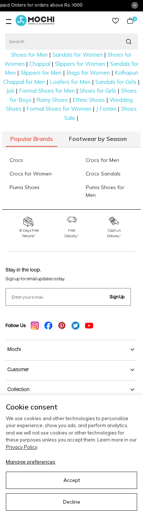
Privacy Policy (21, 447)
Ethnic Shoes (89, 99)
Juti (10, 90)
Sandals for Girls (115, 81)
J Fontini (106, 108)
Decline (71, 502)
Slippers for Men (41, 72)
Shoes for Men (29, 54)
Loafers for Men (70, 81)
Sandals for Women (77, 54)
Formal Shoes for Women (58, 108)
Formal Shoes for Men (47, 90)
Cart (133, 21)
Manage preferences (30, 461)
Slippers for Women (80, 63)
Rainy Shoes (52, 99)
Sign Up (117, 296)
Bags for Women (88, 72)
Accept (71, 480)
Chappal (39, 63)
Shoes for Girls (98, 90)
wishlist (115, 21)
